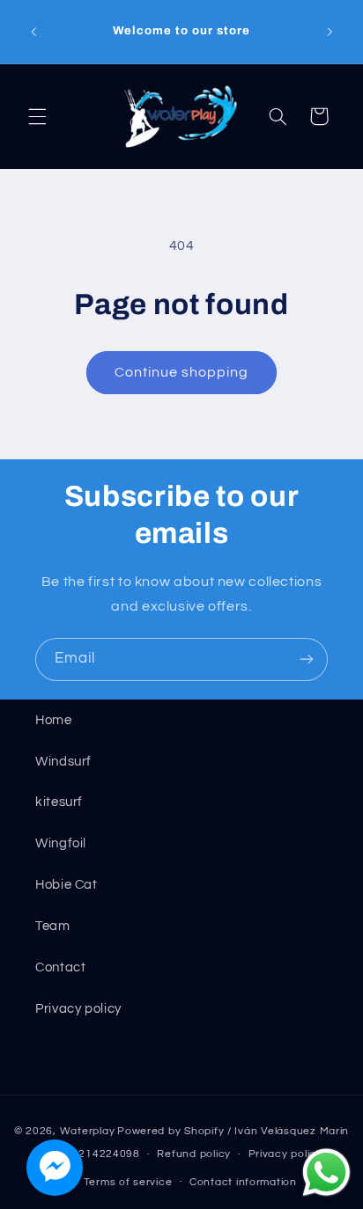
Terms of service (128, 1182)
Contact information (243, 1182)
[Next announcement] (329, 31)
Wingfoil (60, 843)
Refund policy (194, 1154)
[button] (37, 116)
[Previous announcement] (33, 31)
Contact (60, 967)
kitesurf (59, 802)
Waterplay (87, 1131)
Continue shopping (182, 372)
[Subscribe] (306, 659)
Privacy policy (78, 1008)
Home (53, 720)
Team (52, 926)
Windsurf (63, 761)
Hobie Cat (66, 884)
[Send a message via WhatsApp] (326, 1172)
